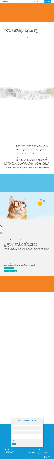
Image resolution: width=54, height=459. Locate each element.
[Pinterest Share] (1, 226)
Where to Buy (46, 452)
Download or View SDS (10, 268)
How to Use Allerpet (30, 455)
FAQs (28, 457)
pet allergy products (32, 1)
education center (25, 1)
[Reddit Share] (1, 231)
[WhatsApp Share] (1, 233)
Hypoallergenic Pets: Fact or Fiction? (15, 329)
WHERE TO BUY (47, 1)
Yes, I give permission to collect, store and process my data (21, 441)
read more (7, 333)
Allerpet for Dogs (38, 453)
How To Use (32, 253)
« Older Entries (7, 411)
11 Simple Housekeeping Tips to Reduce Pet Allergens (20, 365)
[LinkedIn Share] (1, 229)
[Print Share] (1, 234)
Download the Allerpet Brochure (11, 271)
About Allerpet (30, 450)
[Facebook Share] (1, 224)
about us (18, 1)
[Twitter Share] (1, 228)
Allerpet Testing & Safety (31, 452)
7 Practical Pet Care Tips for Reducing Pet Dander (19, 402)
